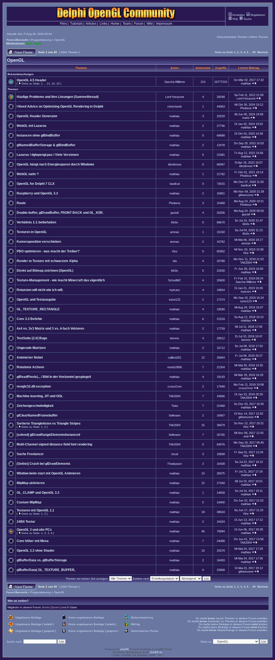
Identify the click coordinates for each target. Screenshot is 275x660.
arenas (174, 232)
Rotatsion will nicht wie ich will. (40, 290)
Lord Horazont (174, 96)
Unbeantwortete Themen (232, 36)
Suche (247, 18)
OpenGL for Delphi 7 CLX (36, 184)
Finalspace (175, 463)
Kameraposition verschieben (39, 242)
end (246, 436)
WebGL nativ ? (28, 174)
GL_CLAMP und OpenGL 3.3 (38, 493)
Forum (138, 23)
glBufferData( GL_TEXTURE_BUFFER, (46, 570)
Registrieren (257, 14)
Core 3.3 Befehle (29, 319)
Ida (175, 261)
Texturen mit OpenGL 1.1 (35, 510)
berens (174, 338)
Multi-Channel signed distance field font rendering (54, 444)
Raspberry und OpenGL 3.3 (37, 193)
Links (103, 23)
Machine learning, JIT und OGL (40, 396)
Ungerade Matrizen (31, 348)
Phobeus (246, 108)
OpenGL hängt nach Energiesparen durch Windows (55, 164)
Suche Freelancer (30, 454)
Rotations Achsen (30, 367)
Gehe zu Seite (224, 52)
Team (127, 23)
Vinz (175, 251)
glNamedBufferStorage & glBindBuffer (46, 145)
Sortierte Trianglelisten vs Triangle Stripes (49, 423)
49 (254, 52)
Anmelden (238, 14)
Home (115, 23)
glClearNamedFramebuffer (37, 415)
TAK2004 (246, 262)
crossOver (175, 386)
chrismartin (174, 106)
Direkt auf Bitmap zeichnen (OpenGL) (45, 270)
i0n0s (174, 222)
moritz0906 (174, 367)
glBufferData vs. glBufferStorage (42, 560)
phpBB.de (156, 652)
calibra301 (174, 357)
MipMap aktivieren (31, 483)
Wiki (150, 23)
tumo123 (174, 299)
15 (58, 83)
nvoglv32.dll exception (34, 386)
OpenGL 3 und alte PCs (34, 530)
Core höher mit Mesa (33, 541)
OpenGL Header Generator (37, 116)
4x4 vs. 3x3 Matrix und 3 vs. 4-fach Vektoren (50, 328)
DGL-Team (33, 43)
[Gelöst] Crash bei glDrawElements (43, 464)
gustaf (175, 212)
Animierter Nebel (30, 357)
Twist (174, 405)
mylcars (174, 290)
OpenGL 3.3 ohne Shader (36, 550)
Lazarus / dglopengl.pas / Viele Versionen (48, 155)
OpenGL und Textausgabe (36, 299)
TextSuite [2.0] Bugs (32, 338)
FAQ (235, 18)
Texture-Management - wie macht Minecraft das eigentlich (61, 280)
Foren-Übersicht (17, 39)
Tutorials (76, 23)
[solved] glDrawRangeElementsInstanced (48, 435)
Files (63, 23)
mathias (246, 83)
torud (174, 454)
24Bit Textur (26, 521)
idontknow (174, 164)
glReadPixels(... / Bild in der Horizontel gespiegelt (54, 377)
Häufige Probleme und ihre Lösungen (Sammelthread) (58, 97)
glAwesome (246, 195)
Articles (91, 23)
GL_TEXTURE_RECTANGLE (38, 309)
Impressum (164, 23)
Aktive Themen (259, 36)
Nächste (262, 52)
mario (245, 117)
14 (53, 83)
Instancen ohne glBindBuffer (38, 135)
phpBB (124, 649)
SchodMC (174, 280)
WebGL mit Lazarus (31, 126)
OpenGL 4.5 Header (31, 80)
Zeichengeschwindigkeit (35, 406)
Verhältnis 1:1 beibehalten (36, 222)
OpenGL (60, 39)
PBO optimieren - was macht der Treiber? (48, 251)
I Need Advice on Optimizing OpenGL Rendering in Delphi (60, 106)
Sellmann (174, 415)
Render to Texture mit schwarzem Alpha (47, 261)
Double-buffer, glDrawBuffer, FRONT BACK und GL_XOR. (60, 213)
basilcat (175, 183)
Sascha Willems (174, 81)
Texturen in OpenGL (32, 232)
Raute (21, 203)
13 (48, 83)
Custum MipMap (29, 502)
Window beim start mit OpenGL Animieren (48, 473)
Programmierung (41, 39)
